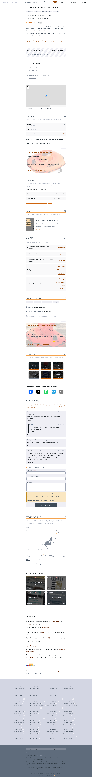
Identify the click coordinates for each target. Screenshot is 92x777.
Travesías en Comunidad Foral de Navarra (23, 708)
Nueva (61, 2)
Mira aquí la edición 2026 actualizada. (37, 54)
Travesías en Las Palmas (69, 724)
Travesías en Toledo (51, 736)
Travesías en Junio (34, 686)
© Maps (56, 105)
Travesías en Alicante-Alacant (53, 711)
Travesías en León (18, 727)
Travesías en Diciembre (68, 688)
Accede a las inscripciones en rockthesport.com (39, 203)
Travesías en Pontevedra (52, 731)
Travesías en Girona (51, 720)
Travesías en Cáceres (51, 715)
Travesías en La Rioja (18, 705)
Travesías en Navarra (68, 729)
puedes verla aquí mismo (33, 673)
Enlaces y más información (36, 73)
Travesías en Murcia (51, 729)
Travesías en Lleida (34, 727)
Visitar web (62, 260)
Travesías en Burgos (34, 715)
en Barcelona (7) (49, 41)
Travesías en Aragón (34, 699)
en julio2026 (29, 41)
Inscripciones (72, 2)
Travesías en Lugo (51, 727)
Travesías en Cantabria (19, 701)
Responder (30, 435)
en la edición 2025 (45, 440)
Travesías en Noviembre (52, 688)
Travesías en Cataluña (68, 701)
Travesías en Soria (50, 733)
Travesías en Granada (68, 720)
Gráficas (84, 2)
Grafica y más (32, 78)
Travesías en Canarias (68, 699)
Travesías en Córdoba (19, 720)
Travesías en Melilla (51, 705)
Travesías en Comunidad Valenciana (55, 708)
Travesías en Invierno (18, 692)
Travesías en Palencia (35, 731)
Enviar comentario (46, 505)
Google (63, 279)
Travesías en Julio (50, 686)
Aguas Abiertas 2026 (9, 2)
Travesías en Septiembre (19, 688)
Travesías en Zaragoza (68, 738)
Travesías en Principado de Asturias (55, 699)
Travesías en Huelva (51, 722)
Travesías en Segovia (18, 733)
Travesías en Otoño (67, 692)
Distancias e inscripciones (36, 67)
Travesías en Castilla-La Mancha (37, 701)
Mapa (79, 2)
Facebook (62, 266)
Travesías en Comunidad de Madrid (38, 705)
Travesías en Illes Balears (69, 713)
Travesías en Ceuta (18, 703)
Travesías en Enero (17, 684)
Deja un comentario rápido (36, 467)
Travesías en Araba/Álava (19, 711)
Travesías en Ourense (18, 731)
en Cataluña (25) (60, 41)
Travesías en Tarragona (68, 733)
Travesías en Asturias (19, 713)
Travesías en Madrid (67, 727)
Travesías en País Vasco (35, 708)
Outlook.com (61, 282)
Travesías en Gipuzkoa (35, 722)
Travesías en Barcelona (19, 715)
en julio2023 (38, 41)
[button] (46, 95)
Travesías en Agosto (67, 686)
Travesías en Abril (66, 684)
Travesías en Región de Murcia (70, 705)
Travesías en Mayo (17, 686)
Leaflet (52, 105)
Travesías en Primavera (35, 692)
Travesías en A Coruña (35, 724)
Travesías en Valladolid (18, 738)
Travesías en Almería (68, 711)
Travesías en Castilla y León (53, 701)
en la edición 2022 (37, 412)
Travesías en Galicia (51, 703)
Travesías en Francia (34, 695)
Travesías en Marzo (51, 684)
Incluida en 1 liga (33, 70)
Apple (63, 285)
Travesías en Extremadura (36, 703)
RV (53, 775)
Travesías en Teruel (34, 736)
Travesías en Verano (51, 692)
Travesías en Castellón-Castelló (37, 718)
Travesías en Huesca (67, 722)
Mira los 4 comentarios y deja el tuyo (39, 75)
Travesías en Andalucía (19, 699)
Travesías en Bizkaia (35, 738)
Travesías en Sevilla (34, 733)
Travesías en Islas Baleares (69, 703)
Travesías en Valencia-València (70, 736)
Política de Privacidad (41, 755)
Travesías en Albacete (34, 711)
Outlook (62, 289)
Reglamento (61, 247)
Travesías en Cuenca (34, 720)
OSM (60, 105)
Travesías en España (18, 695)
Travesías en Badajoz (51, 713)
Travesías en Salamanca (68, 731)
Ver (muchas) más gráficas (32, 564)
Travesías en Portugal (51, 695)
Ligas (66, 2)
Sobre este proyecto (30, 752)
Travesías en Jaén (18, 724)
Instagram (62, 270)
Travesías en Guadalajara (19, 722)
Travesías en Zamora (51, 738)
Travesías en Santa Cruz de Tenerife (22, 736)
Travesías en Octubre (34, 688)
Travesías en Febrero (34, 684)
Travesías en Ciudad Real (68, 718)
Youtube (62, 273)
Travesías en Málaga (18, 729)
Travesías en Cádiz (67, 715)
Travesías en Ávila (34, 713)
